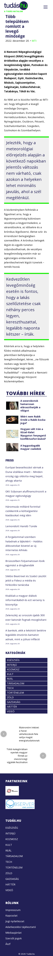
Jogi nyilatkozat (14, 921)
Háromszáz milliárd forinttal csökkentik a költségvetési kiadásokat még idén (22, 511)
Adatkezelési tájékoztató (20, 927)
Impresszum (13, 910)
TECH (10, 688)
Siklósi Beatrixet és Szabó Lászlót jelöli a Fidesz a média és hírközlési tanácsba (25, 580)
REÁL (10, 678)
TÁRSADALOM (15, 683)
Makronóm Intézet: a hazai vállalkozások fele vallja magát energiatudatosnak (29, 734)
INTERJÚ (12, 665)
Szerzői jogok (13, 938)
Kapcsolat (11, 915)
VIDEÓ (11, 711)
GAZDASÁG (13, 702)
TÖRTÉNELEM (15, 692)
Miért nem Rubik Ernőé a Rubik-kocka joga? (32, 420)
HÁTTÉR (12, 706)
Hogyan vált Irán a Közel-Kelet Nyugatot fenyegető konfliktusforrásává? (33, 433)
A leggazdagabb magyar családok (30, 447)
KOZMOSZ (13, 669)
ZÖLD (10, 697)
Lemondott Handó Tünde (21, 526)
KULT (10, 674)
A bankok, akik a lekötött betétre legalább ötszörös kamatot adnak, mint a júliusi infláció (25, 635)
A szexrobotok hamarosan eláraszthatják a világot (30, 405)
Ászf (7, 944)
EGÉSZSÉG (13, 660)
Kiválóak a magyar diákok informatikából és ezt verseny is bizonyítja (25, 600)
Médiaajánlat (13, 932)
